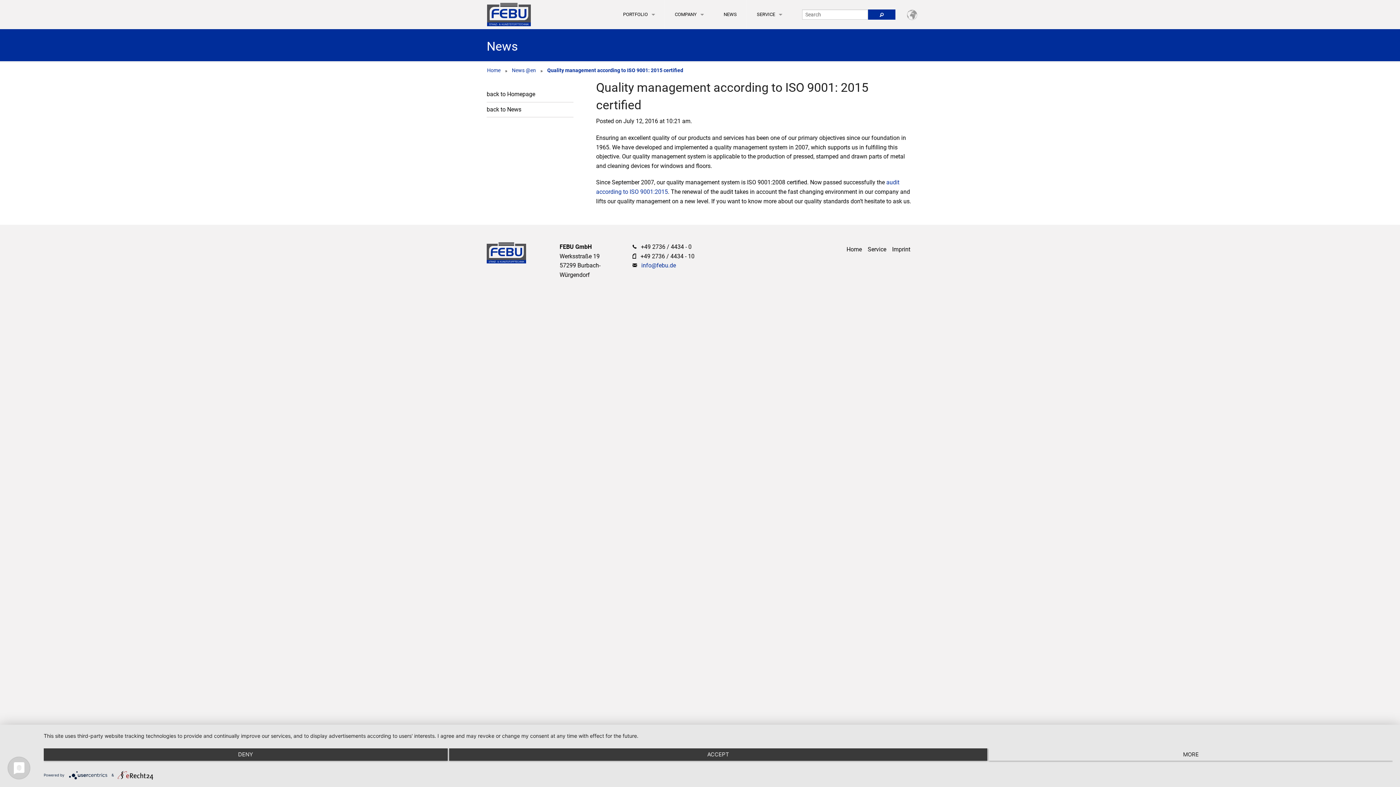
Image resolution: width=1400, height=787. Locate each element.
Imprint (901, 249)
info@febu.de (658, 265)
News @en (524, 70)
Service (766, 14)
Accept (718, 754)
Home (494, 70)
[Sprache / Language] (912, 14)
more (1191, 754)
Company (686, 14)
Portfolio (635, 14)
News (730, 14)
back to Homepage (511, 94)
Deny (245, 754)
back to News (504, 109)
